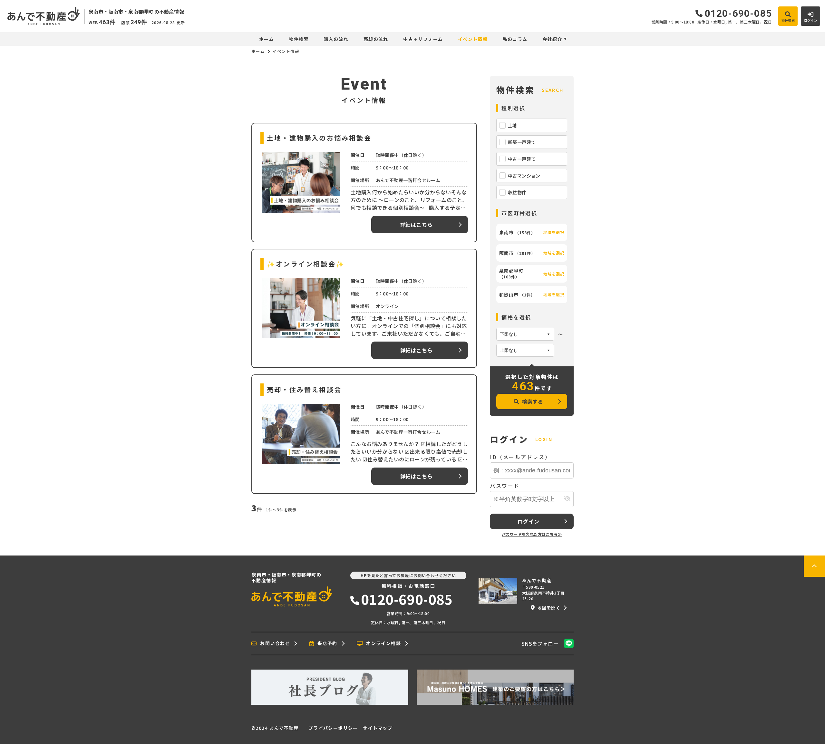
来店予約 (327, 643)
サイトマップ (378, 728)
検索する (532, 401)
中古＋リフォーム (423, 39)
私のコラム (515, 39)
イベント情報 (473, 39)
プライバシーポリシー (333, 728)
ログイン (528, 521)
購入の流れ (336, 39)
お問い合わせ (275, 643)
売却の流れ (376, 39)
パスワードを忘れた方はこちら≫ (532, 534)
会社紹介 (552, 39)
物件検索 (299, 39)
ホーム (266, 39)
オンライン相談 (383, 643)
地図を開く (548, 607)
